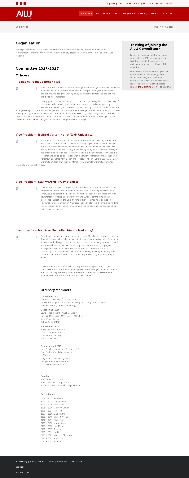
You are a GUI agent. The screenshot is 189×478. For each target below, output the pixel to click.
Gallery (154, 13)
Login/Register (113, 3)
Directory (143, 13)
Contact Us (166, 13)
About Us (86, 13)
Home (155, 26)
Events (105, 13)
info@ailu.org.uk (136, 3)
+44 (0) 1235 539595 (161, 3)
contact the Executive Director (144, 86)
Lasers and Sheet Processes (29, 119)
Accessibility (21, 461)
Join (97, 13)
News (116, 13)
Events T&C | (64, 461)
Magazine (128, 13)
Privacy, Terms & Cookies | (43, 461)
